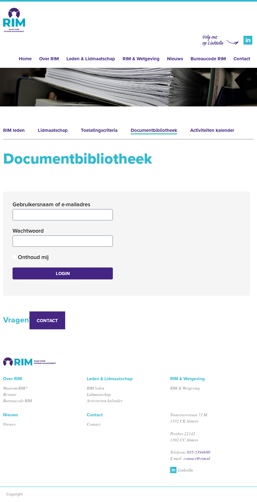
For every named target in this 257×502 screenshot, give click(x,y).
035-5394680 (198, 452)
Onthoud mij (32, 257)
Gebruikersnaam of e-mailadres (51, 204)
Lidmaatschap (53, 130)
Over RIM (49, 59)
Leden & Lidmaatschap (90, 59)
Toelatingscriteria (99, 130)
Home (25, 59)
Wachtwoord (28, 230)
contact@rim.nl (197, 458)
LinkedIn (185, 470)
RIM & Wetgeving (141, 59)
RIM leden (14, 130)
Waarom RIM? (15, 388)
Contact (241, 59)
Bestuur (9, 394)
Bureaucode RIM (208, 59)
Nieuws (175, 59)
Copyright (14, 494)
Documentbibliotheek (154, 130)
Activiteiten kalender (212, 130)
